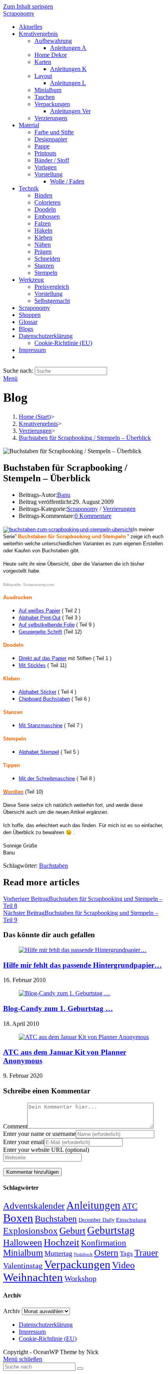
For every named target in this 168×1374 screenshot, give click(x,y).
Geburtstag (111, 1230)
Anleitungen (93, 1205)
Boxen (18, 1218)
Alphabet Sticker (37, 692)
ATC (130, 1206)
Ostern (106, 1253)
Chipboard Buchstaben (44, 699)
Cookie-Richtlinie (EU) (48, 1338)
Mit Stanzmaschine (41, 725)
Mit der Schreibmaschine (47, 778)
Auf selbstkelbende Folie (47, 625)
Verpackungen (77, 1264)
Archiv (11, 1311)
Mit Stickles (32, 665)
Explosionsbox (30, 1231)
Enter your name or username (39, 1133)
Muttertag (58, 1253)
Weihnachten (33, 1277)
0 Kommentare (93, 516)
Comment (15, 1126)
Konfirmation (103, 1243)
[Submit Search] (80, 1368)
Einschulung (131, 1220)
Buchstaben (53, 865)
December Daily (96, 1220)
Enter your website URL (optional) (46, 1149)
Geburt (72, 1231)
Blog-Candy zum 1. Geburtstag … (58, 1008)
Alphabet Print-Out (40, 618)
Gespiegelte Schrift (40, 632)
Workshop (80, 1278)
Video (123, 1265)
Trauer (146, 1253)
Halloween (22, 1243)
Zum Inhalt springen (28, 6)
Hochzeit (61, 1242)
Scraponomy (18, 13)
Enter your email (23, 1142)
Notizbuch (83, 1254)
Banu (63, 494)
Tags (126, 1253)
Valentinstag (23, 1265)
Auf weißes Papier (39, 611)
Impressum (32, 1331)
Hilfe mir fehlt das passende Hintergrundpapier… (82, 965)
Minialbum (23, 1253)
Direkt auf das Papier (42, 658)
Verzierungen (119, 508)
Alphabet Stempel (39, 752)
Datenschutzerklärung (46, 1324)
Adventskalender (34, 1206)
